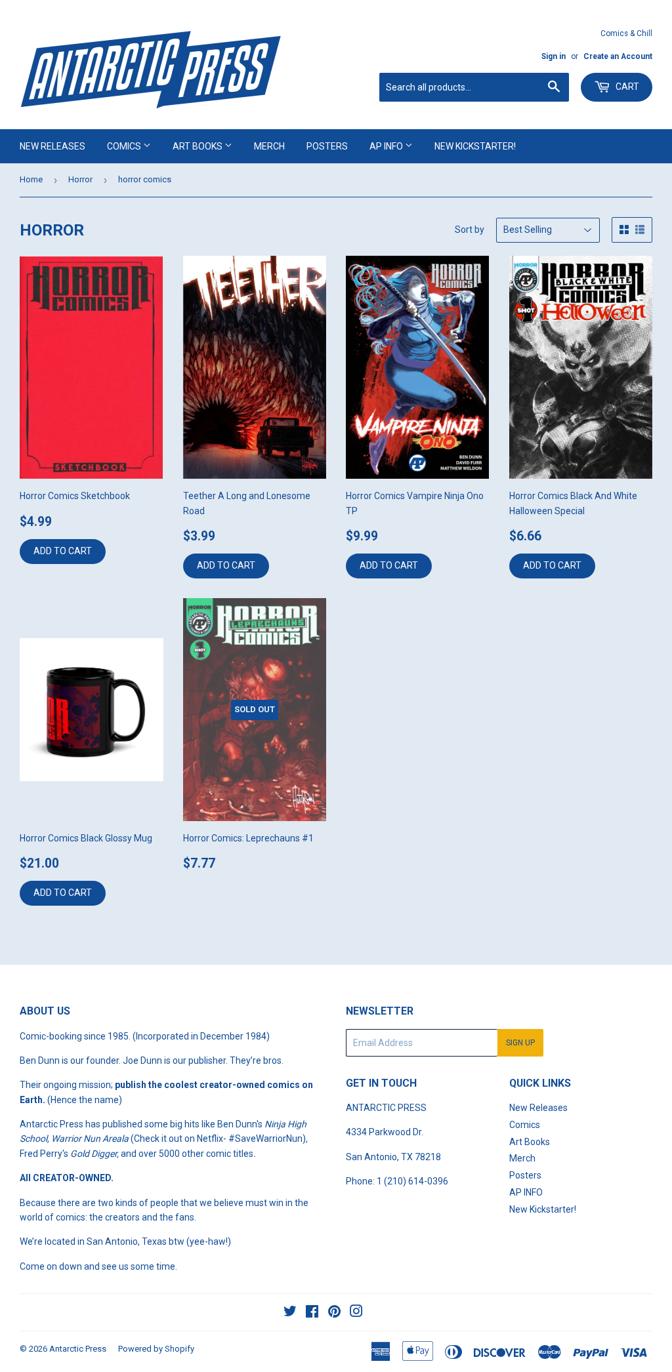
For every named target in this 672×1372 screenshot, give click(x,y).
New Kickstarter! (475, 146)
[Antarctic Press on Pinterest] (334, 1313)
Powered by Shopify (156, 1349)
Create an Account (617, 56)
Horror (80, 179)
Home (31, 179)
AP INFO (387, 146)
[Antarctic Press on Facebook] (312, 1313)
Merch (269, 146)
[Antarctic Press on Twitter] (290, 1313)
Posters (327, 146)
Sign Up (520, 1042)
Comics (125, 146)
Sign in (553, 56)
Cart (626, 86)
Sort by (469, 229)
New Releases (52, 146)
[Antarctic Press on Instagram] (356, 1313)
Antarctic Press (77, 1349)
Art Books (198, 146)
